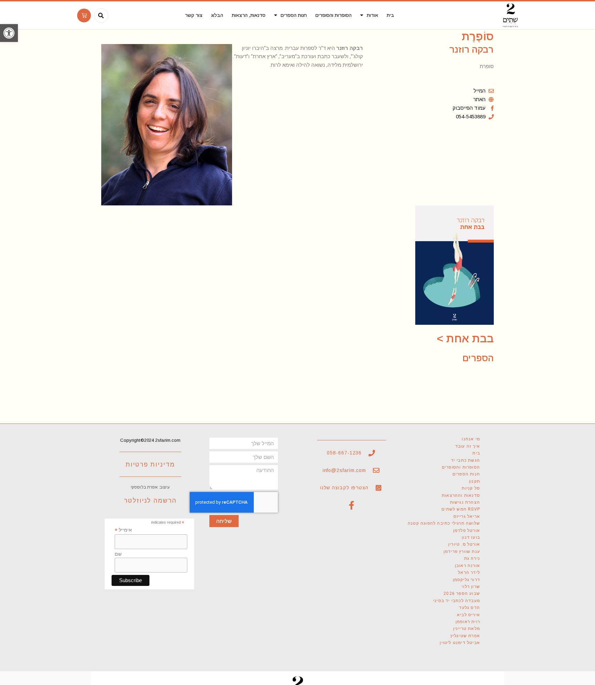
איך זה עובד (467, 446)
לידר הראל (469, 572)
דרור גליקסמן (466, 579)
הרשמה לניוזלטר (150, 500)
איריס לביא (468, 614)
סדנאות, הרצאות (248, 15)
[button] (9, 33)
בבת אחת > (465, 338)
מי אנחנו (471, 439)
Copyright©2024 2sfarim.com (150, 440)
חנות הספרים (294, 15)
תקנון (474, 481)
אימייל (123, 530)
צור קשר (193, 15)
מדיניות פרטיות (150, 464)
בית (390, 15)
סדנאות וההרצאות (461, 495)
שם (118, 554)
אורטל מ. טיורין (464, 544)
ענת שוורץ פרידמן (461, 551)
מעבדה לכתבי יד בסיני (456, 600)
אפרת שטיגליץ (465, 635)
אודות (372, 15)
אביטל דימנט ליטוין (460, 642)
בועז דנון (471, 537)
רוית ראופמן (468, 621)
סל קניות (471, 488)
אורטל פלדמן (466, 530)
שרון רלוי (471, 586)
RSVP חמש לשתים (460, 509)
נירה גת (472, 558)
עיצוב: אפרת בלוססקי (150, 487)
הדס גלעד (469, 607)
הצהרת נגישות (465, 502)
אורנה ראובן (467, 565)
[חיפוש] (101, 15)
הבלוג (217, 15)
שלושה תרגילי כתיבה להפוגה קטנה (444, 523)
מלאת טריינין (466, 628)
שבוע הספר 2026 (461, 593)
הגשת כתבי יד (465, 460)
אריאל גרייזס (466, 516)
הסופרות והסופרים (333, 15)
